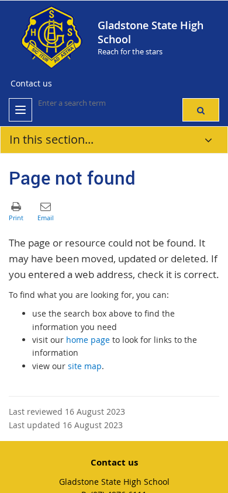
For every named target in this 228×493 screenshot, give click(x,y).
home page (88, 339)
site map (85, 366)
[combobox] (96, 103)
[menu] (20, 109)
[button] (200, 109)
